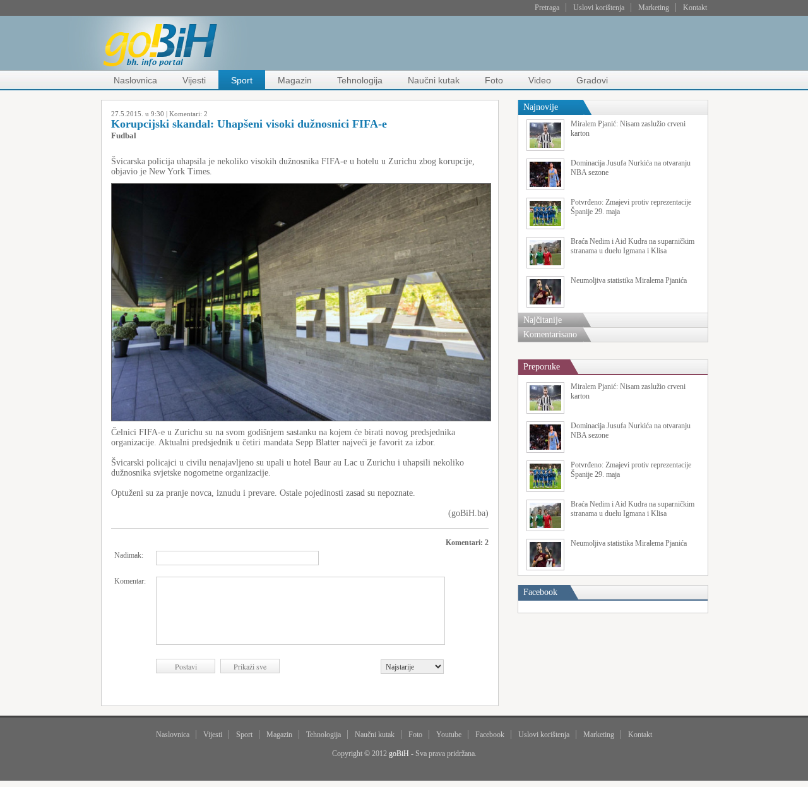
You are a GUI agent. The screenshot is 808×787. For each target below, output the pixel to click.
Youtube (448, 734)
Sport (241, 80)
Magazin (295, 80)
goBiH (399, 753)
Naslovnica (135, 80)
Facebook (489, 734)
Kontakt (695, 7)
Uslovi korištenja (598, 7)
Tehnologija (360, 80)
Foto (494, 80)
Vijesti (194, 80)
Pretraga (547, 7)
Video (539, 80)
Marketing (653, 7)
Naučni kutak (434, 80)
